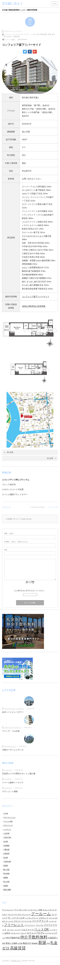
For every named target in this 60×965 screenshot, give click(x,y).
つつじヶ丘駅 (8, 821)
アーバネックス (20, 910)
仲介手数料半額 (13, 938)
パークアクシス (40, 921)
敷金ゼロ (27, 943)
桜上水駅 (6, 881)
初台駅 (5, 857)
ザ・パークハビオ (16, 918)
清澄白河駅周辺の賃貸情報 (33, 306)
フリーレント (14, 925)
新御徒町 (35, 943)
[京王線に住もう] (12, 3)
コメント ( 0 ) (53, 507)
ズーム (51, 918)
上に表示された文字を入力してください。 (30, 591)
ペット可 (52, 930)
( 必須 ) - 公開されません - (16, 542)
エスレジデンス (49, 910)
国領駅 (5, 865)
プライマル (39, 925)
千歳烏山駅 (7, 861)
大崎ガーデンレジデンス (13, 750)
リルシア (23, 933)
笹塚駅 (5, 885)
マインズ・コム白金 (11, 731)
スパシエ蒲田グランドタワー (14, 494)
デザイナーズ (9, 31)
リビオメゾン (15, 933)
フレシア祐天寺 (9, 484)
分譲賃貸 (6, 853)
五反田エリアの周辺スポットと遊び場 (18, 773)
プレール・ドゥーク (14, 930)
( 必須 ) (9, 533)
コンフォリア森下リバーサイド (35, 296)
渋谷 (48, 943)
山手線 (20, 943)
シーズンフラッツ (32, 918)
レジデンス (18, 31)
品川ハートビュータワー (13, 712)
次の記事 (50, 458)
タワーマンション (10, 708)
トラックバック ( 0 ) (37, 507)
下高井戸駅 (7, 837)
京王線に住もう (16, 961)
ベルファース (27, 930)
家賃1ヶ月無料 (11, 943)
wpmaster (24, 39)
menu (54, 3)
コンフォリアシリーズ (20, 34)
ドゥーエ (27, 921)
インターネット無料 (34, 910)
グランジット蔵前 (10, 791)
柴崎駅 (5, 877)
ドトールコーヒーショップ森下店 (36, 236)
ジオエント (44, 918)
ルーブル (48, 933)
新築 (49, 34)
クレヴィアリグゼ (14, 915)
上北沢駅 (6, 833)
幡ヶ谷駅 (6, 869)
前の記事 (10, 452)
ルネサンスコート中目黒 (13, 489)
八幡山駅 (6, 849)
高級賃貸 (17, 36)
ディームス (9, 921)
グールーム (8, 34)
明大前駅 (6, 873)
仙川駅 (5, 841)
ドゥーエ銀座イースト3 (12, 782)
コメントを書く (10, 39)
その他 (5, 813)
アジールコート (8, 910)
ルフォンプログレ (36, 933)
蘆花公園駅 (7, 889)
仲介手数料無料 (42, 34)
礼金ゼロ (10, 36)
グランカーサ (26, 914)
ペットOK (32, 34)
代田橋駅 (6, 845)
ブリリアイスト (29, 925)
